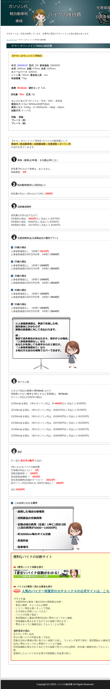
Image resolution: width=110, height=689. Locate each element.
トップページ (11, 40)
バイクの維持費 (64, 684)
